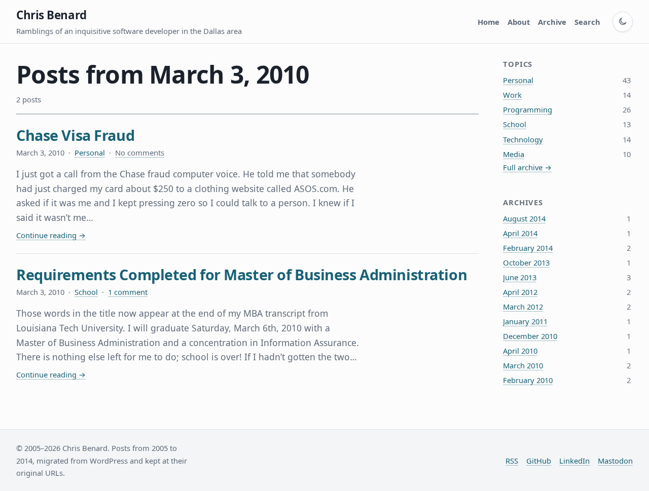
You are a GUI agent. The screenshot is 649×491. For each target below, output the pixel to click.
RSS (512, 461)
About (519, 22)
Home (488, 22)
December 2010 (530, 336)
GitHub (538, 461)
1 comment (128, 292)
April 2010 (520, 351)
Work (512, 95)
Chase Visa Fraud (75, 135)
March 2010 (523, 365)
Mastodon (615, 461)
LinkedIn (574, 461)
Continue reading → (51, 235)
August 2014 (524, 218)
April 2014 (520, 233)
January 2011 (525, 321)
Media (513, 154)
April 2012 (520, 292)
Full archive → (527, 167)
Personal (90, 152)
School (86, 292)
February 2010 (528, 380)
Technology (523, 139)
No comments (139, 152)
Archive (552, 22)
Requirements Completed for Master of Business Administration (241, 274)
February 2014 (528, 248)
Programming (527, 109)
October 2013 (526, 262)
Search (587, 22)
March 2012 (523, 306)
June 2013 (519, 277)
